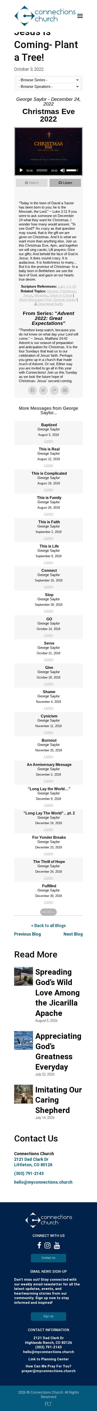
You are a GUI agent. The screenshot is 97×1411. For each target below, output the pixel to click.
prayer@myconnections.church (49, 1371)
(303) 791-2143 (29, 1173)
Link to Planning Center (48, 1359)
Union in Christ (60, 295)
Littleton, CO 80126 (33, 1164)
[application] (48, 170)
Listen (67, 183)
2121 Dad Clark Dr (31, 1159)
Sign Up (49, 1316)
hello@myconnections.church (43, 1182)
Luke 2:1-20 (67, 286)
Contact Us (48, 1258)
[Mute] (62, 170)
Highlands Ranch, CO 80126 (48, 1343)
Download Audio (50, 304)
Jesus (27, 295)
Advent (52, 291)
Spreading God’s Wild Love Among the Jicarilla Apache (57, 992)
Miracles (41, 295)
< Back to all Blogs (48, 925)
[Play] (21, 170)
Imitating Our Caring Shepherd (58, 1100)
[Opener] (80, 16)
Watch (34, 183)
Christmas (68, 291)
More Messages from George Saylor (47, 300)
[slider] (41, 170)
